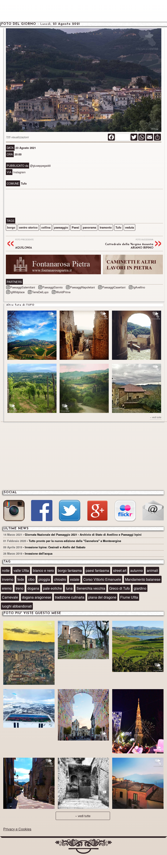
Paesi (75, 227)
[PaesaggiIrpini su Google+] (97, 511)
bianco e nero (43, 570)
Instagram (19, 172)
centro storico (28, 227)
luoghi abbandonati (17, 606)
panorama (89, 227)
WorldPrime (63, 292)
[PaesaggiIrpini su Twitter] (69, 511)
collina (45, 227)
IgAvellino (139, 287)
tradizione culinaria (69, 597)
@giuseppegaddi (40, 165)
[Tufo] (83, 784)
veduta (129, 227)
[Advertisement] (83, 11)
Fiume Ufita (129, 597)
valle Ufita (21, 570)
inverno (7, 579)
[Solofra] (83, 715)
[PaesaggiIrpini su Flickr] (125, 511)
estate (74, 579)
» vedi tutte (155, 417)
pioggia (44, 579)
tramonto (106, 227)
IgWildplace (17, 292)
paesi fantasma (97, 570)
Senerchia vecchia (91, 588)
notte (6, 570)
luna (69, 588)
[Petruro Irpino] (138, 784)
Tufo (118, 227)
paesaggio (61, 227)
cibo (31, 579)
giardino (140, 588)
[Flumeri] (138, 721)
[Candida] (29, 784)
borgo (11, 227)
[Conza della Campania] (138, 647)
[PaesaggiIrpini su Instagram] (13, 511)
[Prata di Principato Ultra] (29, 653)
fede (20, 579)
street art (119, 570)
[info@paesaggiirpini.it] (153, 511)
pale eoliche (52, 588)
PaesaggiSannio (52, 287)
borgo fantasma (70, 570)
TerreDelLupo (40, 292)
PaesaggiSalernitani (22, 287)
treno (19, 588)
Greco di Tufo (119, 588)
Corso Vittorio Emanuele (102, 579)
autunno (136, 570)
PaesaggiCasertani (113, 287)
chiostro (60, 579)
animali (152, 570)
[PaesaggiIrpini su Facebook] (41, 511)
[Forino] (83, 640)
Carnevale (10, 597)
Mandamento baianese (142, 579)
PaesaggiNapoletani (82, 287)
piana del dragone (102, 597)
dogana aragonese (36, 597)
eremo (7, 588)
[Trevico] (29, 709)
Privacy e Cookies (17, 828)
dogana (33, 588)
